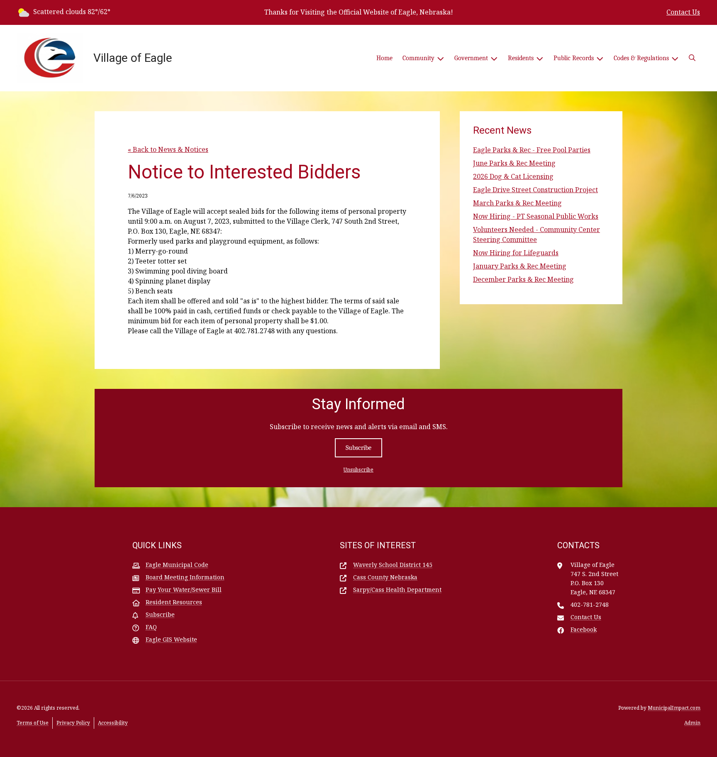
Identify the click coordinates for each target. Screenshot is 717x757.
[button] (692, 58)
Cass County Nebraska (385, 577)
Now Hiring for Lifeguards (515, 252)
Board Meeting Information (185, 577)
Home (384, 58)
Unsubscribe (358, 469)
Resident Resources (174, 602)
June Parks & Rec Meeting (514, 163)
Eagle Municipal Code (177, 565)
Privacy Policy (73, 722)
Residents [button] (521, 58)
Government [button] (471, 58)
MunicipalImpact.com (674, 707)
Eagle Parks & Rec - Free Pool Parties (531, 149)
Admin (692, 722)
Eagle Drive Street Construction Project (535, 189)
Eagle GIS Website (171, 639)
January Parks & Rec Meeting (519, 266)
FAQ (151, 627)
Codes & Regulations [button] (641, 58)
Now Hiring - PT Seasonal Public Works (535, 216)
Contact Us (683, 12)
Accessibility (113, 722)
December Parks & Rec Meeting (523, 279)
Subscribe (358, 448)
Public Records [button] (574, 58)
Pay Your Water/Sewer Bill (184, 589)
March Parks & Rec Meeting (517, 203)
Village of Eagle (132, 58)
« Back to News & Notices (168, 149)
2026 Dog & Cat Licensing (513, 176)
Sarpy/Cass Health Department (397, 589)
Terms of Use (33, 722)
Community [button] (418, 58)
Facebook (584, 629)
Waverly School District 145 (392, 565)
